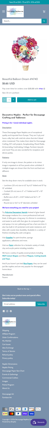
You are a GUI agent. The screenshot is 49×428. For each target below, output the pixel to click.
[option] (24, 52)
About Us (6, 388)
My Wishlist (6, 341)
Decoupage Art (8, 394)
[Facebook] (4, 311)
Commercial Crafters (10, 378)
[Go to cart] (44, 11)
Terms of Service (8, 351)
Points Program (8, 385)
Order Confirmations (10, 337)
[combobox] (22, 21)
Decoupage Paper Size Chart (13, 371)
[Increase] (13, 99)
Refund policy (7, 355)
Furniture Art (7, 397)
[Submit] (44, 21)
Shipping (5, 330)
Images (5, 381)
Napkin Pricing (7, 367)
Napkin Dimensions (9, 364)
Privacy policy (7, 358)
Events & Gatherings (10, 374)
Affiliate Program (8, 334)
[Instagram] (7, 311)
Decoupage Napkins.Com (24, 419)
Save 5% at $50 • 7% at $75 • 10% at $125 (24, 2)
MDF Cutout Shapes (10, 256)
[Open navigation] (3, 11)
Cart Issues (6, 344)
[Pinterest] (11, 311)
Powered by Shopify (9, 422)
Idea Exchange (8, 348)
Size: (4, 93)
